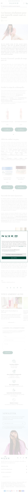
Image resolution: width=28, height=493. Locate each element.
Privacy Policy (21, 246)
